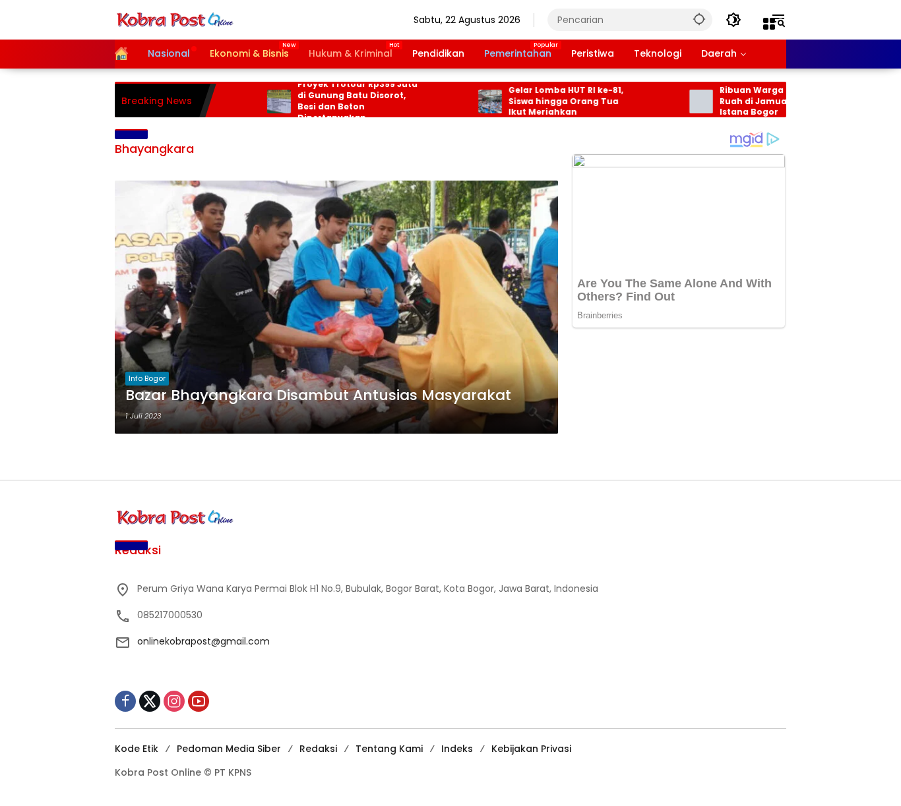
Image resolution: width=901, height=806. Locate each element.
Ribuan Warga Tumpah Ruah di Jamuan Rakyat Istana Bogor (752, 101)
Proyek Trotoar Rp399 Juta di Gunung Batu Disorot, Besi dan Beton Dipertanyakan (337, 101)
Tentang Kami (389, 748)
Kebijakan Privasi (531, 748)
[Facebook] (125, 701)
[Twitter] (149, 701)
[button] (699, 19)
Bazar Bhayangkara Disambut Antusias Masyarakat (318, 395)
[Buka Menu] (769, 24)
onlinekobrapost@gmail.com (203, 641)
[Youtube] (198, 701)
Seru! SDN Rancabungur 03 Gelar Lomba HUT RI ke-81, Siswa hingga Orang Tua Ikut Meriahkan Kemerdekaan (548, 101)
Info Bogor (147, 378)
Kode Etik (136, 748)
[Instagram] (174, 701)
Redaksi (318, 748)
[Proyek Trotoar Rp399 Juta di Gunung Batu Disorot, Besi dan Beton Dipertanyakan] (258, 101)
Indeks (457, 748)
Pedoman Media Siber (229, 748)
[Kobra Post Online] (175, 19)
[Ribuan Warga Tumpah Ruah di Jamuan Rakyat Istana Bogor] (681, 101)
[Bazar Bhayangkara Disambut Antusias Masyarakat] (336, 307)
